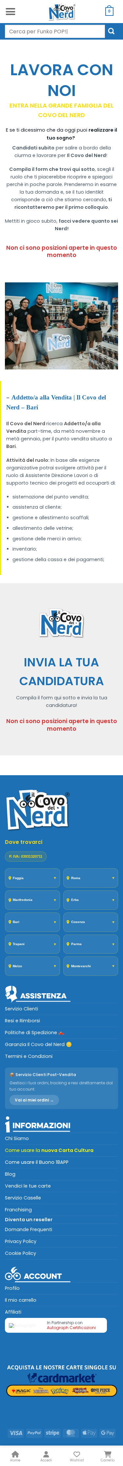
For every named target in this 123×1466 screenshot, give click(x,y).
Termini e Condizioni (28, 1056)
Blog (10, 1174)
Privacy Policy (20, 1241)
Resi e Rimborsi (22, 1020)
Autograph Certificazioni (71, 1327)
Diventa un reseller (28, 1219)
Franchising (18, 1209)
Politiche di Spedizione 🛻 (34, 1032)
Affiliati (13, 1312)
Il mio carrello (20, 1300)
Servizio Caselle (23, 1198)
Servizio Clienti (21, 1008)
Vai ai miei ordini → (34, 1100)
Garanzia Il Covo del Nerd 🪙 (38, 1044)
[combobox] (55, 31)
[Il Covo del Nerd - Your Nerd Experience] (61, 11)
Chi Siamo (17, 1138)
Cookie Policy (20, 1253)
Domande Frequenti (28, 1229)
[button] (10, 11)
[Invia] (111, 31)
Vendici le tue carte (28, 1186)
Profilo (12, 1288)
